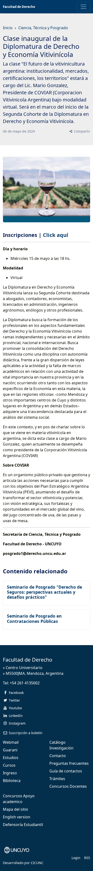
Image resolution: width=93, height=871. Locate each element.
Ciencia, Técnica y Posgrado (43, 27)
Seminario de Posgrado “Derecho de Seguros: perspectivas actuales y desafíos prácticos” (44, 592)
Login (76, 857)
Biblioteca (12, 780)
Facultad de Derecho (19, 7)
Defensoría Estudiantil (23, 824)
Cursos (9, 765)
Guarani (10, 750)
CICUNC (37, 862)
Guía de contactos (65, 771)
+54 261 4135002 (25, 683)
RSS (87, 857)
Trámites (57, 778)
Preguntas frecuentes (69, 763)
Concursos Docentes (68, 786)
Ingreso (10, 773)
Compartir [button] (81, 131)
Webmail (11, 742)
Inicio (8, 27)
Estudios (10, 757)
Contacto (57, 755)
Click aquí (56, 234)
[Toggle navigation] (83, 6)
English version (16, 817)
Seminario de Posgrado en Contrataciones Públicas (34, 618)
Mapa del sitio (15, 809)
